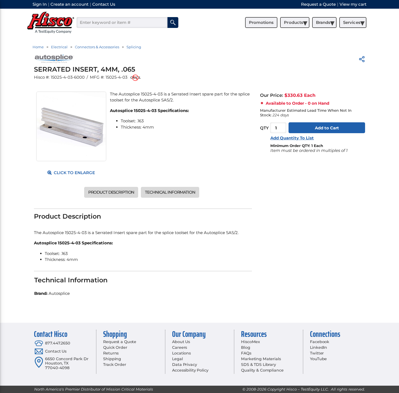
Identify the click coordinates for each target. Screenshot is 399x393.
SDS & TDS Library (258, 364)
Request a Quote (119, 342)
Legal (177, 359)
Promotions (261, 22)
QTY (264, 127)
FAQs (246, 353)
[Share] (362, 60)
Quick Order (115, 347)
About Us (181, 342)
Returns (111, 353)
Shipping (112, 359)
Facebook (319, 342)
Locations (181, 353)
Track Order (114, 364)
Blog (245, 347)
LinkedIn (318, 347)
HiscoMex (250, 342)
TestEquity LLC (314, 389)
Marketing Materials (261, 359)
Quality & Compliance (262, 370)
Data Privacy (184, 364)
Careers (179, 347)
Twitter (317, 353)
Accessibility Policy (190, 370)
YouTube (318, 359)
